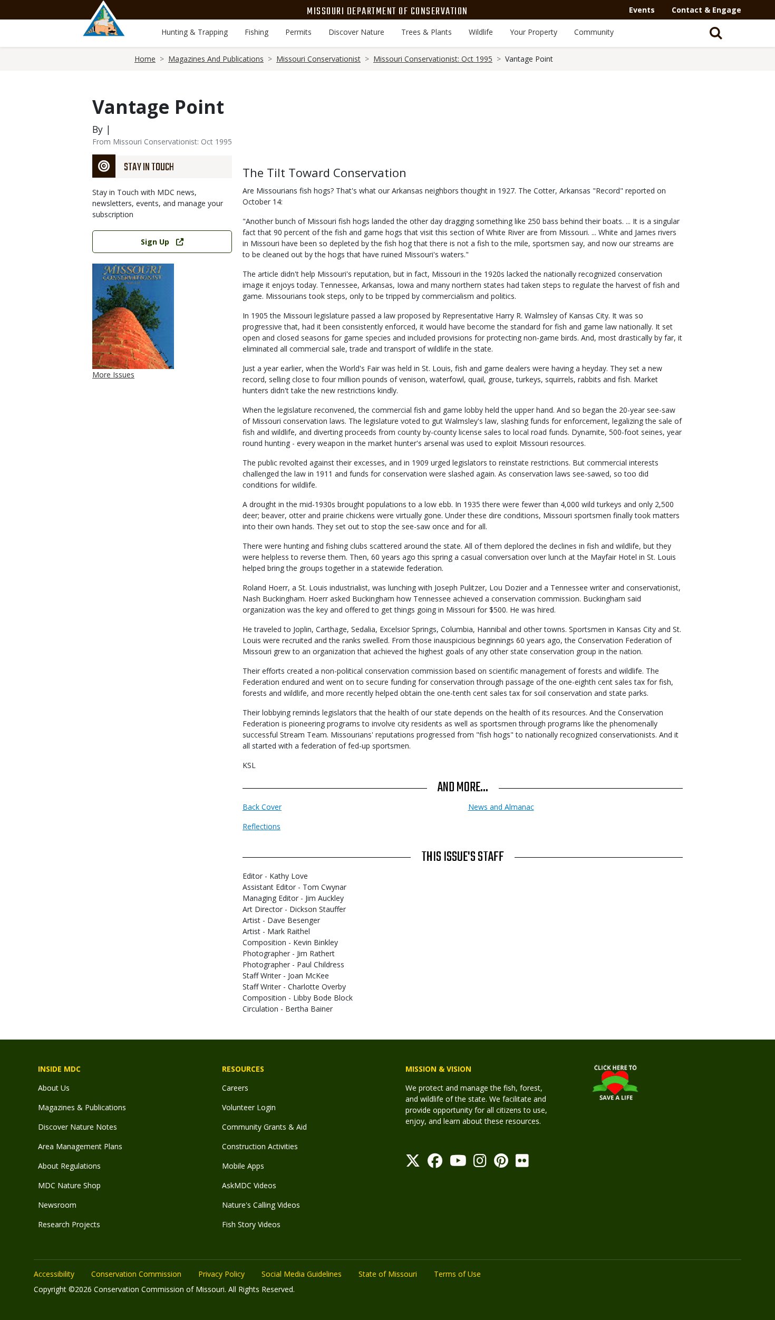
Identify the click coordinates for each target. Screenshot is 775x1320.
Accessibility (54, 1274)
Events (642, 10)
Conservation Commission (136, 1274)
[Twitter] (412, 1163)
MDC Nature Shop (69, 1185)
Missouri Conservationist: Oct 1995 (432, 59)
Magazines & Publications (82, 1107)
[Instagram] (480, 1163)
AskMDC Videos (249, 1185)
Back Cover (262, 807)
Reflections (261, 826)
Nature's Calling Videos (261, 1205)
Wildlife (481, 32)
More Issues (113, 375)
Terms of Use (457, 1274)
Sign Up (155, 242)
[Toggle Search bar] (716, 33)
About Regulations (69, 1166)
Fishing (256, 32)
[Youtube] (458, 1163)
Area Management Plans (80, 1146)
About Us (54, 1088)
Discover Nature (356, 32)
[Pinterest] (501, 1163)
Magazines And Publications (216, 59)
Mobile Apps (243, 1166)
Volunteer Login (249, 1107)
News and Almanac (501, 807)
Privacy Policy (221, 1274)
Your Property (533, 32)
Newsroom (57, 1205)
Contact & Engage (706, 10)
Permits (298, 32)
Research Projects (69, 1224)
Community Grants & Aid (264, 1127)
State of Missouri (388, 1274)
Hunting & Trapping (194, 32)
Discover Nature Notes (77, 1127)
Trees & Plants (426, 32)
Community (594, 32)
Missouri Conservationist (318, 59)
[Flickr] (522, 1163)
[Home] (104, 30)
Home (145, 59)
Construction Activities (260, 1146)
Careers (235, 1088)
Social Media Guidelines (301, 1274)
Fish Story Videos (251, 1224)
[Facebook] (435, 1163)
